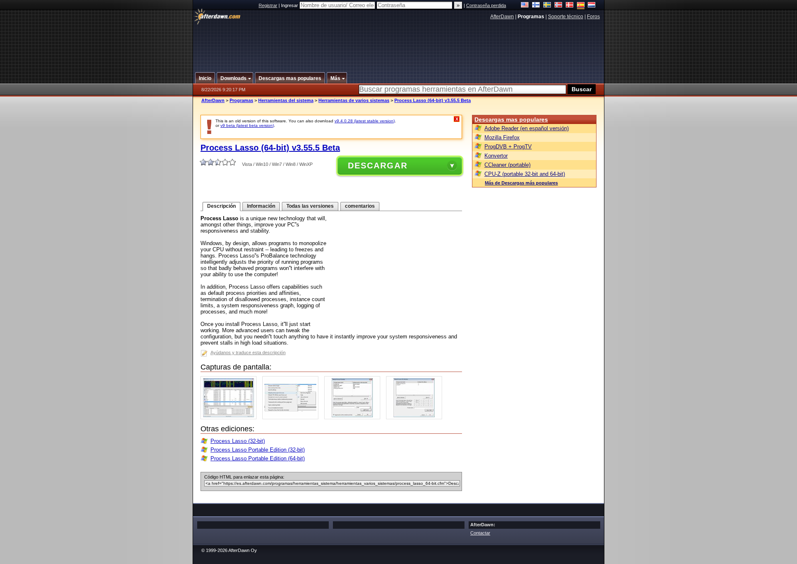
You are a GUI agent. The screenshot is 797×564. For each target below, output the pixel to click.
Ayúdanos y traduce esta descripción (248, 352)
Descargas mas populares (511, 119)
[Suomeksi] (536, 5)
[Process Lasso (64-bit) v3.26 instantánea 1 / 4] (230, 417)
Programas (241, 100)
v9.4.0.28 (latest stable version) (365, 121)
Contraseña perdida (486, 5)
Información (261, 206)
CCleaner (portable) (507, 165)
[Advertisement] (399, 42)
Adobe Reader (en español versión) (526, 128)
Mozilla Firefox (502, 137)
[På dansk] (570, 5)
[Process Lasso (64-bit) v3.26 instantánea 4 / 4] (416, 417)
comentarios (360, 206)
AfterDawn (502, 16)
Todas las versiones (310, 206)
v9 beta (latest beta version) (247, 125)
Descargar (378, 165)
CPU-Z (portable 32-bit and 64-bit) (524, 174)
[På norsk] (558, 5)
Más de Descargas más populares (521, 182)
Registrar (268, 5)
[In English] (525, 5)
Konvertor (496, 156)
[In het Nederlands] (592, 5)
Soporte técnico (565, 16)
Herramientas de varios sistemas (353, 100)
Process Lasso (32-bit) (237, 441)
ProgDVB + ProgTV (508, 146)
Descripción (221, 206)
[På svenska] (547, 5)
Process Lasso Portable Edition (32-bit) (257, 450)
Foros (593, 16)
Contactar (480, 532)
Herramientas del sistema (285, 100)
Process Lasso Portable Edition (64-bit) (257, 458)
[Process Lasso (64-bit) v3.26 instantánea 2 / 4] (292, 417)
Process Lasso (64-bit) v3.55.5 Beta (432, 100)
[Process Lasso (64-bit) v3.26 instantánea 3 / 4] (354, 417)
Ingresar (290, 5)
